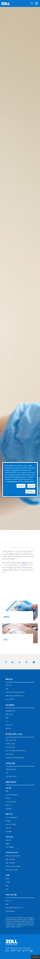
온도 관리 (8, 828)
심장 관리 (8, 840)
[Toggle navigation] (36, 3)
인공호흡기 (9, 809)
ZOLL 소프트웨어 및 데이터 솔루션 (16, 751)
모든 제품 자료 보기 (11, 776)
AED (7, 791)
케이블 (7, 882)
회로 (7, 885)
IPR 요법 (8, 798)
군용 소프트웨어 (10, 863)
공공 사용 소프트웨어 (12, 870)
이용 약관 (19, 950)
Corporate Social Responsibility (15, 692)
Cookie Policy (31, 950)
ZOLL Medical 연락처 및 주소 (14, 696)
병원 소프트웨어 (10, 859)
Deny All (31, 486)
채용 (7, 689)
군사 (7, 721)
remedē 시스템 (10, 743)
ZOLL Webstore (10, 911)
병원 (7, 718)
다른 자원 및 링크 (11, 769)
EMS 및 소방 (9, 714)
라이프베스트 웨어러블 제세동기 (15, 758)
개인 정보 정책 (26, 950)
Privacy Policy (29, 481)
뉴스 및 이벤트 (10, 699)
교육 (7, 773)
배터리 (24, 563)
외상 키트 (8, 805)
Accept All (21, 486)
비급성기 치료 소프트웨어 (13, 866)
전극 (10, 554)
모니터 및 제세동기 (11, 802)
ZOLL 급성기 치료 (11, 740)
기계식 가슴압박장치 (12, 795)
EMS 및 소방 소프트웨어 (13, 856)
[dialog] (20, 479)
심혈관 (7, 844)
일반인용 (8, 728)
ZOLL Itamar (9, 754)
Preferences (30, 492)
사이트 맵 (7, 950)
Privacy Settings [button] (35, 957)
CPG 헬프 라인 (14, 950)
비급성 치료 (9, 725)
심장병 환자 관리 (10, 711)
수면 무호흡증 (10, 847)
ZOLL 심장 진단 (10, 747)
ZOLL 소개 (9, 685)
